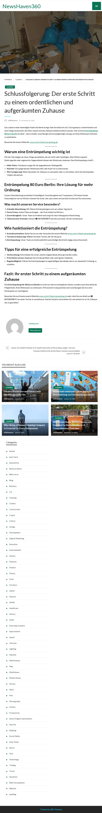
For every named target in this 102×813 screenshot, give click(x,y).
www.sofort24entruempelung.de (44, 142)
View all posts (35, 330)
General (12, 596)
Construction (14, 509)
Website (12, 788)
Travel (12, 771)
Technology (14, 759)
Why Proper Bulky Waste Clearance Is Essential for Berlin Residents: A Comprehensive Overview (72, 425)
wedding (12, 794)
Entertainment (15, 550)
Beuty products (15, 469)
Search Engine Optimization (20, 719)
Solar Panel (14, 742)
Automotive (14, 463)
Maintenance (14, 660)
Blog (11, 480)
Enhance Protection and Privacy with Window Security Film (22, 393)
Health (12, 602)
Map (11, 666)
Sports (12, 748)
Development (14, 532)
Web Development (17, 783)
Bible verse (13, 474)
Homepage (8, 79)
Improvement (14, 631)
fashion (12, 556)
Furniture (13, 585)
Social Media (14, 736)
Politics (12, 707)
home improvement (17, 626)
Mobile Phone (15, 678)
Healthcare (13, 608)
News (11, 689)
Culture (12, 521)
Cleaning (18, 79)
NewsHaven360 (21, 6)
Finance (12, 567)
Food (11, 579)
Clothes (12, 503)
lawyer (12, 637)
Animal (12, 451)
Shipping (12, 730)
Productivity (14, 713)
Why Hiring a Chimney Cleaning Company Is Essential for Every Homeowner (24, 427)
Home (11, 620)
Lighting (12, 649)
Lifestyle (13, 643)
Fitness (12, 573)
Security (12, 724)
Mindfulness (14, 672)
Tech (11, 753)
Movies (12, 684)
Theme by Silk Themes (51, 809)
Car (10, 492)
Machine (12, 655)
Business (13, 486)
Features (13, 562)
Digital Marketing (16, 538)
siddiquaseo (13, 120)
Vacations (13, 777)
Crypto (12, 515)
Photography (14, 701)
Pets (11, 695)
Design (12, 527)
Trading (12, 765)
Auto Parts (13, 457)
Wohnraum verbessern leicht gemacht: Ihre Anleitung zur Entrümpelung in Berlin (73, 393)
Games (12, 591)
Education (13, 544)
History (12, 614)
